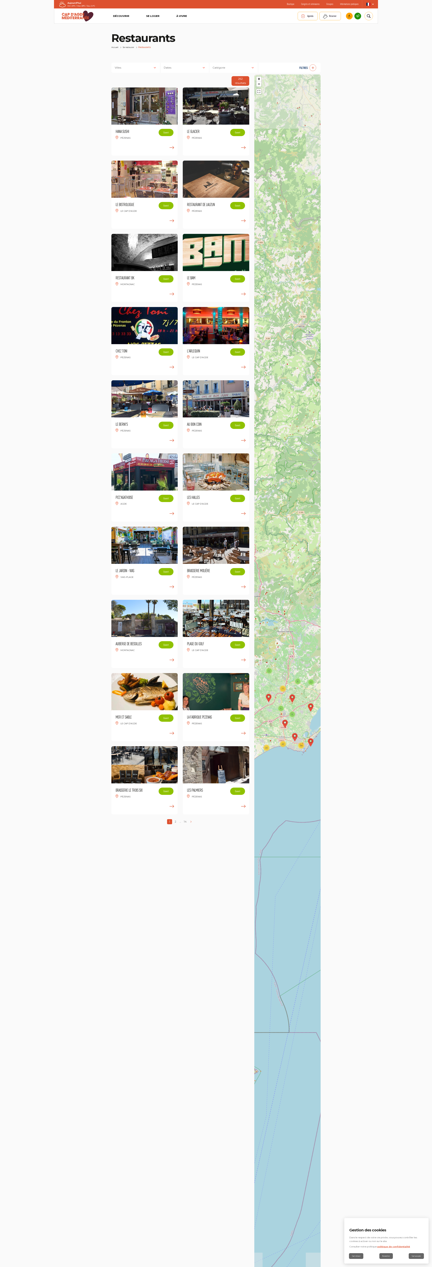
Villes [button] (118, 67)
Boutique (290, 4)
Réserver (332, 16)
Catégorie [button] (219, 67)
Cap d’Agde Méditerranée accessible (349, 16)
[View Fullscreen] (258, 91)
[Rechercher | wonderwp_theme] (368, 16)
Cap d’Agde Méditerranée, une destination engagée (357, 16)
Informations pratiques (349, 4)
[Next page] (190, 821)
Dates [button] (167, 67)
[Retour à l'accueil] (77, 16)
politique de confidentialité (393, 1246)
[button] (291, 67)
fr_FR (370, 4)
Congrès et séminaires (310, 4)
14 (185, 821)
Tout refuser (356, 1256)
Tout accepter (416, 1256)
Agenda (310, 16)
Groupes (329, 4)
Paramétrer (386, 1256)
